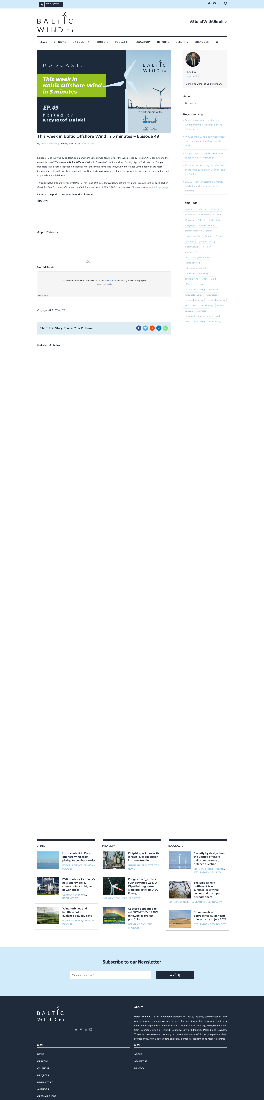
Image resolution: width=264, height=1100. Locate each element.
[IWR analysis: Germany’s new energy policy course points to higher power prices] (48, 886)
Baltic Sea (202, 220)
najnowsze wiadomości (196, 268)
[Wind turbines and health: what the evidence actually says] (48, 915)
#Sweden (189, 220)
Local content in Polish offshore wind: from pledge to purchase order (78, 856)
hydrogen (189, 241)
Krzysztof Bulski (49, 143)
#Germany (190, 214)
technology (202, 310)
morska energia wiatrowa (197, 257)
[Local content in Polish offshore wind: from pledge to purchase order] (48, 860)
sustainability (206, 305)
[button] (217, 42)
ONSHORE (121, 898)
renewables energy (194, 300)
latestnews (207, 246)
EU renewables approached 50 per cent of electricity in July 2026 (210, 915)
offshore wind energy (195, 284)
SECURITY (215, 872)
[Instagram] (90, 1029)
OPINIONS (89, 865)
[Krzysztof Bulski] (192, 54)
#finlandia (215, 209)
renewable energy (193, 294)
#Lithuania (204, 214)
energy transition (193, 236)
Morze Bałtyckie (192, 262)
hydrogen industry (206, 241)
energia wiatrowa (207, 225)
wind (217, 316)
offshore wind (191, 278)
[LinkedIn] (86, 1029)
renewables (211, 294)
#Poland (217, 214)
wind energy (199, 321)
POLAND (67, 868)
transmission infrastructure (198, 316)
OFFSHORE (88, 143)
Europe (208, 236)
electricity (215, 220)
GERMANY (68, 894)
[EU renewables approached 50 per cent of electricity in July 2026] (180, 919)
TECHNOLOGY (214, 901)
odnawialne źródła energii (197, 273)
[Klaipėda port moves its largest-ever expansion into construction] (114, 860)
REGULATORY (70, 898)
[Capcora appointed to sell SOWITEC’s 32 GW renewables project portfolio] (114, 916)
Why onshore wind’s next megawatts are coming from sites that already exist (205, 141)
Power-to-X (215, 289)
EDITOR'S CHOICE (72, 865)
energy (209, 230)
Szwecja (189, 310)
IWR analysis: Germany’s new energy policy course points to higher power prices (78, 884)
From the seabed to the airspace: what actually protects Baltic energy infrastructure (204, 125)
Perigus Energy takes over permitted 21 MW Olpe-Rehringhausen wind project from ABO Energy (143, 886)
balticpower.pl (160, 187)
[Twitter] (76, 1029)
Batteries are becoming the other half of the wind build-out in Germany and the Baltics (205, 170)
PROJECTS (147, 865)
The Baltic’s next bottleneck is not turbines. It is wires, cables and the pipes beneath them (207, 890)
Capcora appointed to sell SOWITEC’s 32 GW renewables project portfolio (143, 914)
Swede (220, 305)
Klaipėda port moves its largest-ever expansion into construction (143, 856)
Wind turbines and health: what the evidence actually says (77, 912)
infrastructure (191, 246)
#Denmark (190, 209)
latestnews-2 (191, 252)
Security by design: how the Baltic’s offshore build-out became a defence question (209, 858)
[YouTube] (81, 1029)
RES (187, 305)
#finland (203, 209)
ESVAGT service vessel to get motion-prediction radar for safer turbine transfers (204, 186)
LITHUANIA (134, 865)
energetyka (190, 225)
